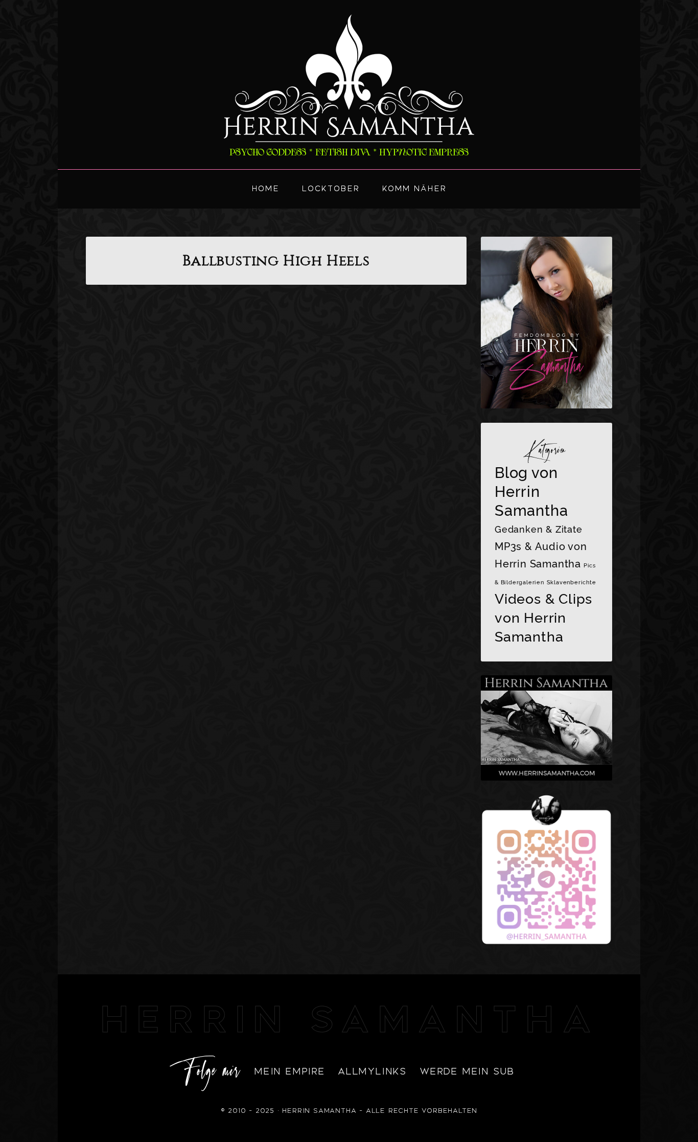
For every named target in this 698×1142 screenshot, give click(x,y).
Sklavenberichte (571, 582)
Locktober (331, 189)
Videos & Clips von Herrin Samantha (543, 617)
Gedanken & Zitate (539, 529)
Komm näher (414, 189)
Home (266, 189)
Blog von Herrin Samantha (531, 491)
